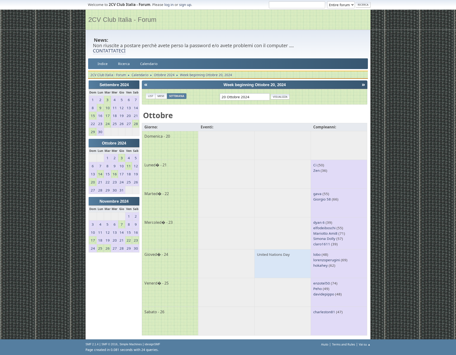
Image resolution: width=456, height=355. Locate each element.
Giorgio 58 (322, 199)
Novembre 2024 (114, 201)
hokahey (320, 265)
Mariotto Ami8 (325, 233)
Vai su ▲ (364, 344)
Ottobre (158, 115)
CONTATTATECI (109, 50)
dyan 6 (319, 222)
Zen (316, 170)
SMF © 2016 (109, 344)
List (150, 96)
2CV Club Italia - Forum (122, 19)
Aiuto (324, 344)
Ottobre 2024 (114, 143)
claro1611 (321, 244)
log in (169, 4)
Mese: (161, 96)
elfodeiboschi (324, 227)
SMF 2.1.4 (92, 344)
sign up (185, 4)
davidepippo (323, 294)
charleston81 (324, 311)
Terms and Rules (343, 344)
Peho (317, 288)
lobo (317, 254)
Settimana (176, 96)
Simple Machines (130, 344)
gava (317, 193)
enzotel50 (321, 283)
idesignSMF (152, 344)
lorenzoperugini (326, 259)
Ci (315, 165)
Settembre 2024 (114, 85)
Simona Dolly (324, 238)
